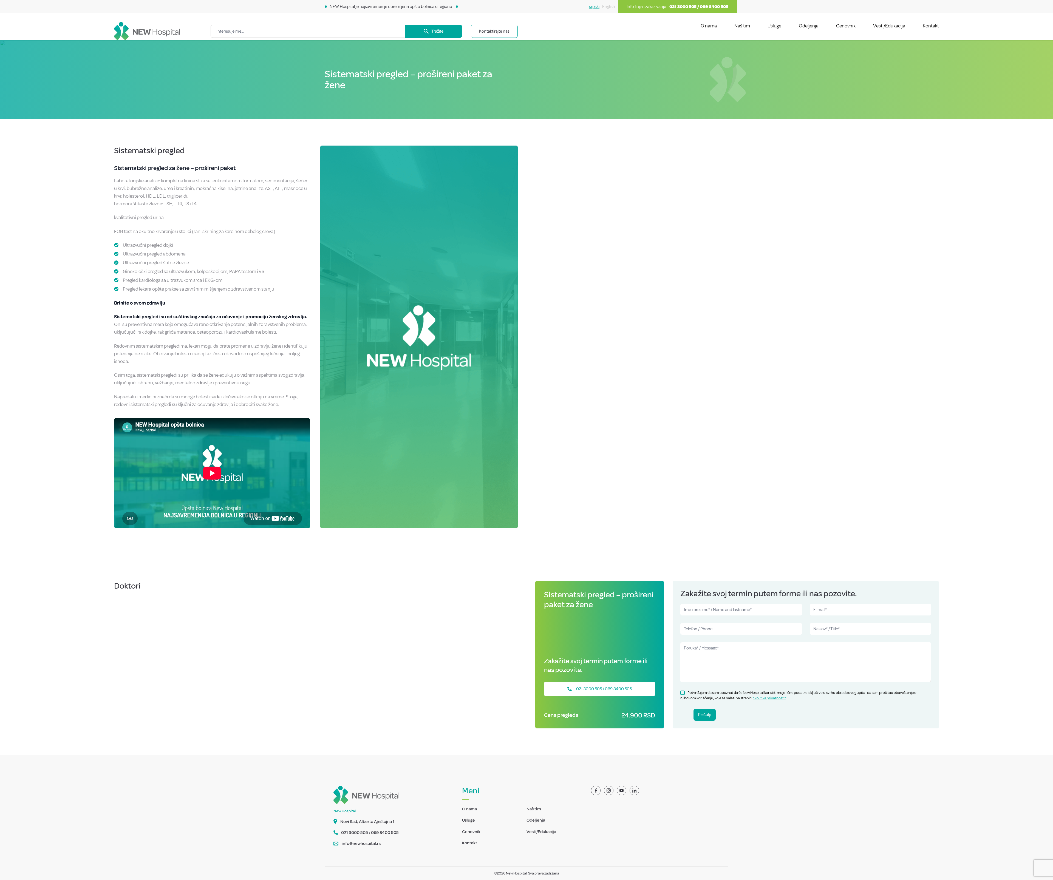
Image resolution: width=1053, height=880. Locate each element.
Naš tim (742, 26)
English (608, 6)
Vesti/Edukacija (889, 26)
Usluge (774, 26)
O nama (709, 26)
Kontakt (931, 26)
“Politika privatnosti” (769, 698)
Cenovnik (846, 26)
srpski (594, 6)
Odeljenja (809, 26)
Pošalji (704, 715)
